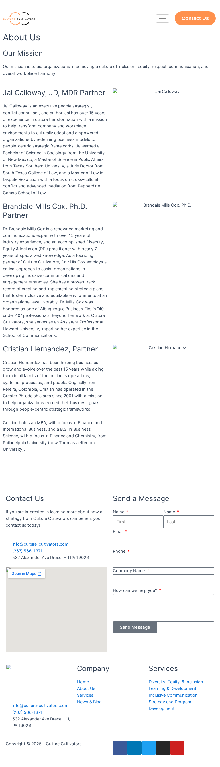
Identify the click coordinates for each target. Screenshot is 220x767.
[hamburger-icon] (162, 18)
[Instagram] (163, 748)
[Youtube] (177, 748)
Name (119, 511)
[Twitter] (149, 748)
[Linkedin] (134, 748)
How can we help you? (135, 590)
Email (118, 531)
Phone (120, 551)
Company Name (129, 570)
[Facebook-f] (120, 748)
